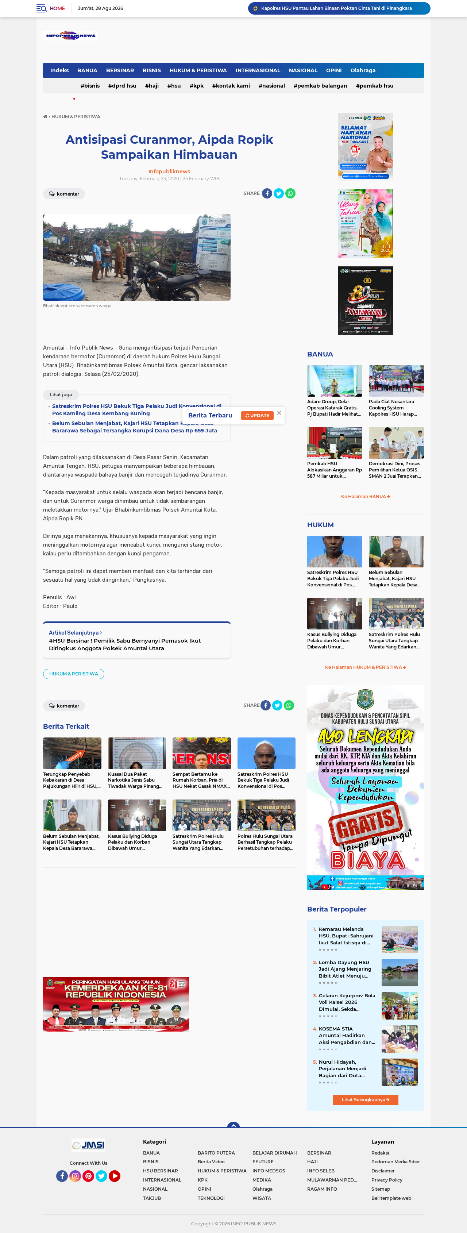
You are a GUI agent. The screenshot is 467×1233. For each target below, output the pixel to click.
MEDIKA (261, 1180)
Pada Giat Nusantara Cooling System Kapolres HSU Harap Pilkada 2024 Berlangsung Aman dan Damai (395, 408)
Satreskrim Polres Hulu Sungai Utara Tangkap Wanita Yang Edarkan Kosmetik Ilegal (394, 641)
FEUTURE (263, 1161)
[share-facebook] (267, 193)
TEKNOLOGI (211, 1198)
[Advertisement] (169, 926)
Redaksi (380, 1153)
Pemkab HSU (377, 85)
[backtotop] (233, 1128)
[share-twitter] (279, 193)
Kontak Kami (233, 85)
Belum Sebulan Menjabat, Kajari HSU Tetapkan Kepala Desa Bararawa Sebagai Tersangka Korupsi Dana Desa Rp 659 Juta (395, 579)
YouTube (119, 1185)
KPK (198, 85)
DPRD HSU (124, 85)
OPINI (334, 70)
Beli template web (391, 1198)
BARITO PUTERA (216, 1153)
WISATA (261, 1198)
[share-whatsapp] (290, 193)
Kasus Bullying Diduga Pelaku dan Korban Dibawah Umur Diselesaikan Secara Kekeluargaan (331, 641)
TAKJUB (152, 1198)
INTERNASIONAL (258, 70)
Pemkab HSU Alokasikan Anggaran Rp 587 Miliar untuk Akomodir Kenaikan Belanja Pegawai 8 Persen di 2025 (334, 470)
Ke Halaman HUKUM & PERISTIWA (364, 667)
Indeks (59, 70)
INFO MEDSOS (268, 1171)
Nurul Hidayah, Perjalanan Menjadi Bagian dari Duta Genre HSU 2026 (342, 1069)
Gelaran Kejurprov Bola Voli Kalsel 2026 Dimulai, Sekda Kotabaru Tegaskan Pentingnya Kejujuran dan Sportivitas (347, 1002)
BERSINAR (120, 70)
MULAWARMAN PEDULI (334, 1180)
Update (259, 415)
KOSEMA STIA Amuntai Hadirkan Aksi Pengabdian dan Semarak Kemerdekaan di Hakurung (345, 1035)
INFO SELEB (321, 1171)
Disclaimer (383, 1171)
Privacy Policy (386, 1180)
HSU (176, 85)
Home (57, 8)
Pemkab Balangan (322, 85)
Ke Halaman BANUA (364, 496)
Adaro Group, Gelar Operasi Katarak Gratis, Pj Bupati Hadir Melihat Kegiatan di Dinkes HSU (333, 408)
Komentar (67, 194)
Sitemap (380, 1189)
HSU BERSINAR (160, 1171)
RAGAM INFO (322, 1189)
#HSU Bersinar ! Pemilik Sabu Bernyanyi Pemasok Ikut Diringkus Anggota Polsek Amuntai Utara (125, 644)
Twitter (105, 1185)
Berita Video (211, 1161)
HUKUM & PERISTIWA (198, 70)
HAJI (154, 85)
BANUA (87, 70)
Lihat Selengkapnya (364, 1099)
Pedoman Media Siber (395, 1161)
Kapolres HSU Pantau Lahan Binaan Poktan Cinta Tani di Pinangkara (336, 8)
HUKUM (320, 525)
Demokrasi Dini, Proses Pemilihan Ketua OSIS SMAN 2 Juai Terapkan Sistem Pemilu (394, 470)
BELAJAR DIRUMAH (274, 1153)
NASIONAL (303, 70)
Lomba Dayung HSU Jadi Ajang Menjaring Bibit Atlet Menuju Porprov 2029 (345, 969)
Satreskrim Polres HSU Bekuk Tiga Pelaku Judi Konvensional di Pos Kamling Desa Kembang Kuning (334, 579)
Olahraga (363, 70)
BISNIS (152, 70)
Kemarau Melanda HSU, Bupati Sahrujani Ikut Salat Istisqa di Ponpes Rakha (346, 936)
